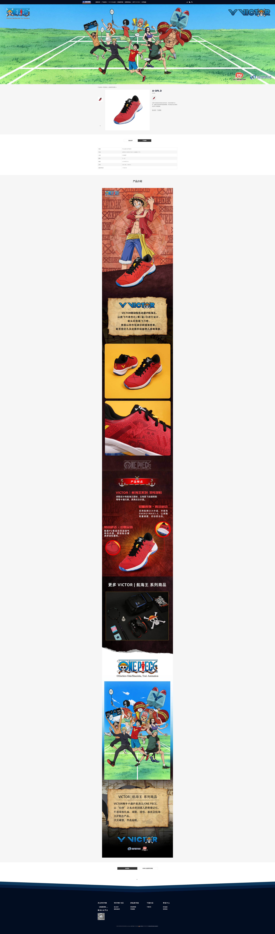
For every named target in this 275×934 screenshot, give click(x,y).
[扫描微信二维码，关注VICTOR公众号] (189, 2)
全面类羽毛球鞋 (112, 87)
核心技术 (154, 110)
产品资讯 (100, 87)
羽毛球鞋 (105, 87)
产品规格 (159, 110)
